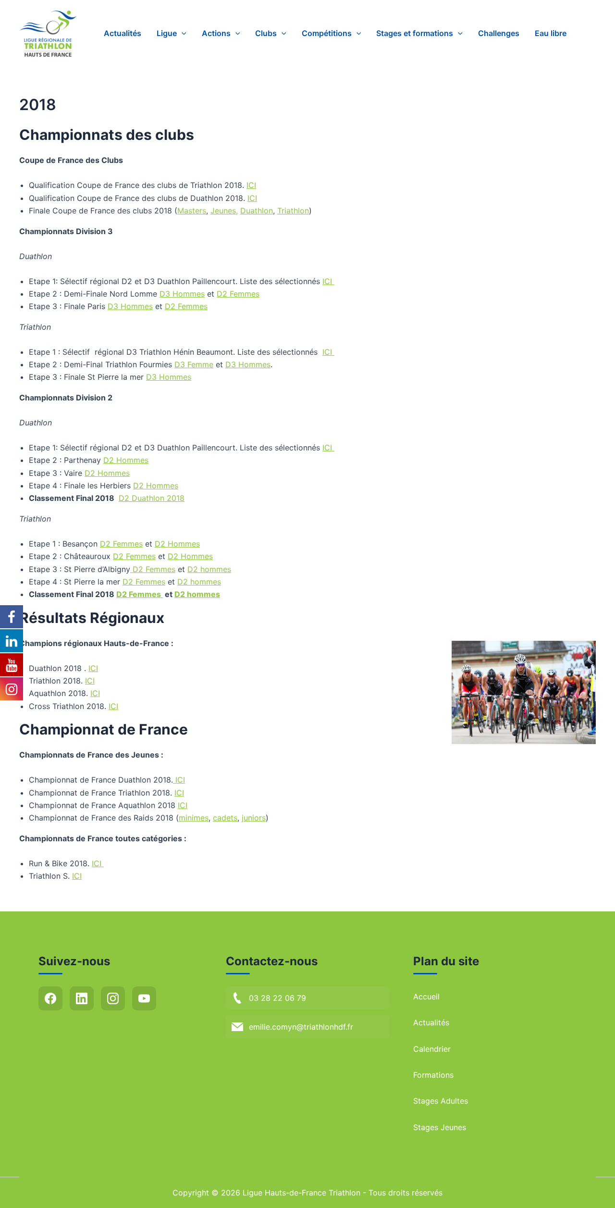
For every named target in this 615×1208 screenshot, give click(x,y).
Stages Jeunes (439, 1127)
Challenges (498, 33)
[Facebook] (50, 998)
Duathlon (256, 210)
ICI (251, 185)
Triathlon (293, 210)
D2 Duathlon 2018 (151, 498)
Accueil (426, 996)
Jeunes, (224, 210)
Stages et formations (414, 33)
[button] (181, 33)
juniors (254, 817)
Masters (191, 210)
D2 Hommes (125, 460)
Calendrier (432, 1049)
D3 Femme (193, 364)
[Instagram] (113, 998)
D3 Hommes (182, 294)
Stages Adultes (440, 1101)
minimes (194, 817)
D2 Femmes (238, 294)
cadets (225, 817)
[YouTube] (144, 998)
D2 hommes (209, 569)
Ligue (167, 33)
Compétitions (327, 33)
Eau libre (550, 33)
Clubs (266, 33)
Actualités (122, 33)
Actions (216, 33)
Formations (433, 1075)
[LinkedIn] (82, 998)
